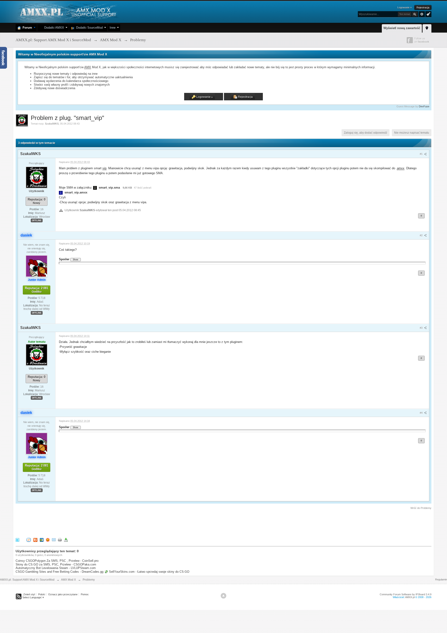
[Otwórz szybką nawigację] (427, 27)
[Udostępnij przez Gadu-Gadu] (48, 539)
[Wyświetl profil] (36, 177)
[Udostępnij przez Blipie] (35, 539)
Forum (26, 27)
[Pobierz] (66, 539)
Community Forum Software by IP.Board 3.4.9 (405, 594)
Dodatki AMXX (53, 27)
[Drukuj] (60, 539)
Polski (41, 594)
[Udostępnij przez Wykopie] (28, 539)
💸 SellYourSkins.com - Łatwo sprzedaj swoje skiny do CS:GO (146, 571)
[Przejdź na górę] (223, 596)
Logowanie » (404, 7)
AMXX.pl (410, 597)
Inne (112, 27)
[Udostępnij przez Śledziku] (42, 539)
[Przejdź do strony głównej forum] (67, 11)
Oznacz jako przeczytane (63, 594)
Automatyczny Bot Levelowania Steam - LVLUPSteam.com (56, 568)
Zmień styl (29, 594)
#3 (421, 327)
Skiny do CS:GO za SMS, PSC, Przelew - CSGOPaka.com (56, 564)
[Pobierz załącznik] (95, 187)
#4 (421, 412)
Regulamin (441, 579)
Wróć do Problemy (420, 508)
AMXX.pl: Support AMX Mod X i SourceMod (27, 579)
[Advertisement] (100, 522)
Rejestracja (423, 7)
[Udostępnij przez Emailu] (54, 539)
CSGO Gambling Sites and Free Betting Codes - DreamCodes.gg (59, 571)
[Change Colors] (427, 13)
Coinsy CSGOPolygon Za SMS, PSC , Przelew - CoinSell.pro (57, 560)
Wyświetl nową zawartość (401, 28)
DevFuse (424, 106)
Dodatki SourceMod (88, 27)
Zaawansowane (422, 14)
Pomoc (85, 594)
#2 (421, 235)
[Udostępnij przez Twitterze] (17, 539)
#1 (421, 153)
